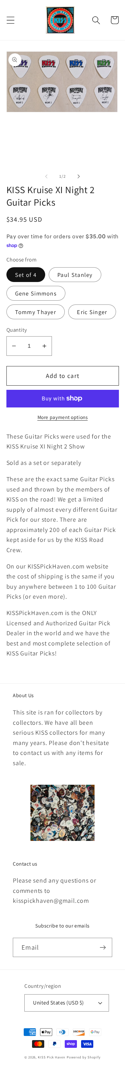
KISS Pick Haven (51, 1057)
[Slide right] (79, 176)
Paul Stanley (75, 274)
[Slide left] (46, 176)
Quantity (16, 329)
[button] (10, 20)
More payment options (63, 417)
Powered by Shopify (84, 1057)
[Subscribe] (103, 947)
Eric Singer (92, 312)
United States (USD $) (58, 1002)
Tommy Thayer (35, 312)
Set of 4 (26, 274)
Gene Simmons (36, 293)
